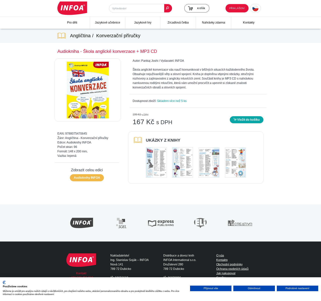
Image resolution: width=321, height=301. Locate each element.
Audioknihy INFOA (87, 177)
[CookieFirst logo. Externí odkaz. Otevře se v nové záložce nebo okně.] (4, 282)
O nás (220, 255)
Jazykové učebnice (107, 22)
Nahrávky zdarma (213, 22)
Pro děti (72, 22)
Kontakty (248, 22)
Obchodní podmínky (229, 264)
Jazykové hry (142, 22)
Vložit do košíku (248, 119)
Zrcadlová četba (178, 22)
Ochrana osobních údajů (232, 268)
